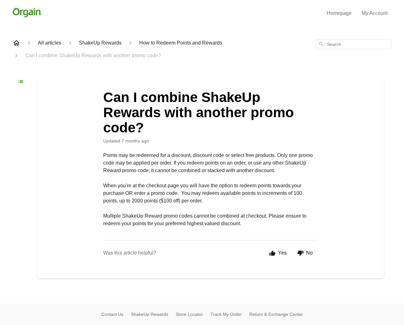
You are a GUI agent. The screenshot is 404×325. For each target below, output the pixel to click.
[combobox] (353, 44)
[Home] (16, 43)
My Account (375, 13)
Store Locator (189, 314)
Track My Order (226, 314)
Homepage (339, 13)
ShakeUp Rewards (149, 314)
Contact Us (112, 314)
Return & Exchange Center (276, 314)
